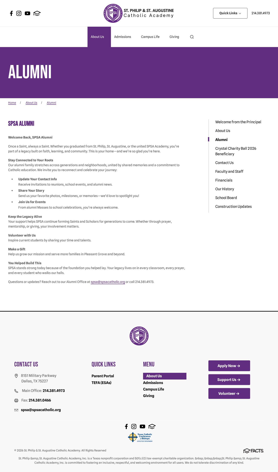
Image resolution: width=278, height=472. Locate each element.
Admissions (122, 37)
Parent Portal (103, 376)
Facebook (11, 13)
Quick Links (228, 13)
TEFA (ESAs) (101, 383)
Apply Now (227, 366)
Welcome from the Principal (238, 122)
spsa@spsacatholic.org (108, 282)
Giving (174, 37)
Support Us (226, 379)
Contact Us (224, 163)
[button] (192, 37)
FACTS (37, 13)
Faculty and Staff (229, 171)
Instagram (18, 13)
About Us (97, 37)
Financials (223, 180)
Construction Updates (233, 206)
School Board (226, 198)
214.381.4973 (261, 13)
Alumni (221, 140)
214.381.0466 (40, 400)
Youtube (27, 13)
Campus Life (150, 37)
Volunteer (226, 393)
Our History (224, 189)
